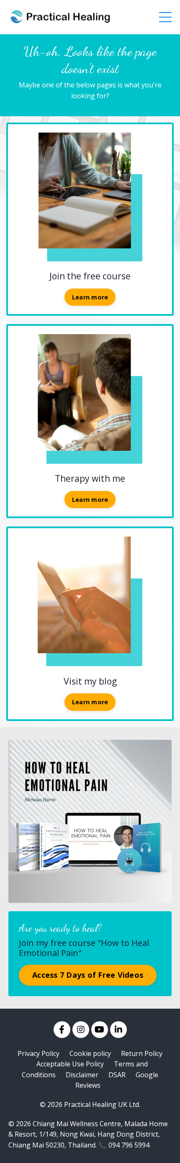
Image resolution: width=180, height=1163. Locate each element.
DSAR (117, 1074)
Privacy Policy (38, 1053)
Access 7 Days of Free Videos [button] (87, 975)
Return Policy (141, 1053)
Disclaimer (82, 1074)
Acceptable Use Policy (70, 1063)
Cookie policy (90, 1053)
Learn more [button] (90, 297)
